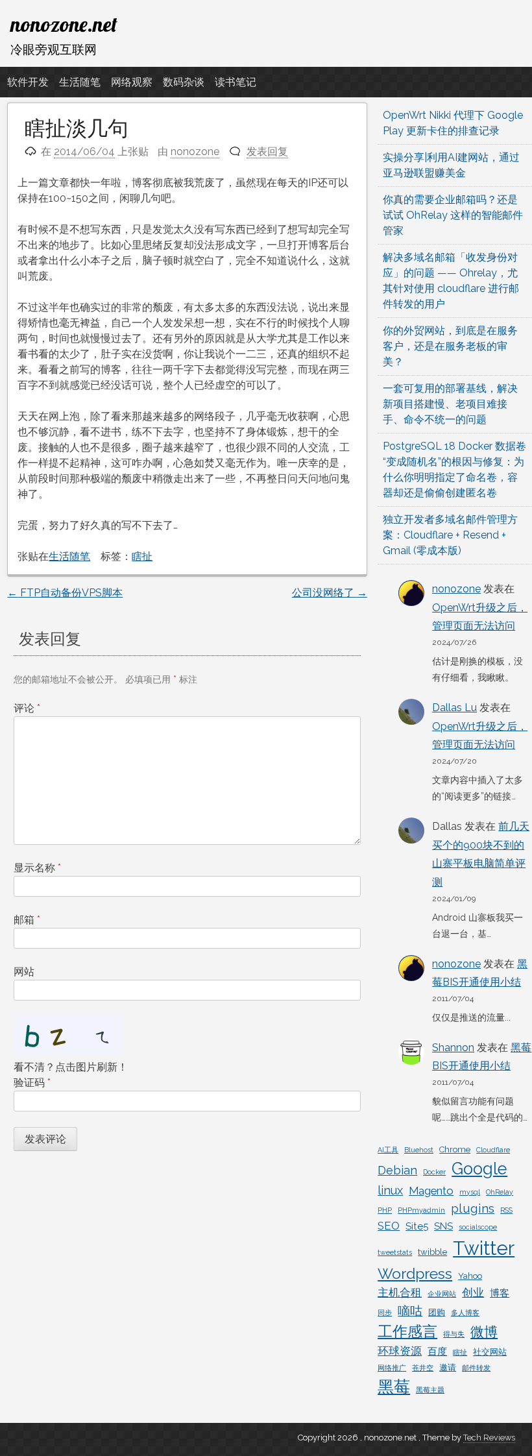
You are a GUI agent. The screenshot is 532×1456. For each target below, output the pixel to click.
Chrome (454, 1149)
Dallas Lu (454, 707)
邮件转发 (476, 1368)
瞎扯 (142, 556)
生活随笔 (80, 82)
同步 (385, 1312)
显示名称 (37, 868)
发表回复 (267, 151)
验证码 (32, 1082)
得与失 (454, 1334)
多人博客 (465, 1312)
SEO (389, 1225)
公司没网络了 (329, 593)
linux (390, 1190)
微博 (484, 1332)
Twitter (483, 1248)
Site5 (416, 1226)
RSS (506, 1210)
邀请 (447, 1367)
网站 (24, 971)
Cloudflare (493, 1150)
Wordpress (415, 1273)
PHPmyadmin (421, 1210)
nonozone (195, 151)
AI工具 (388, 1150)
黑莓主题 (430, 1390)
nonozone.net (63, 24)
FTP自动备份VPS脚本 (65, 593)
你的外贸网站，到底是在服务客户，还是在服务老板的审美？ (450, 346)
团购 (436, 1312)
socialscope (478, 1227)
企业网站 (442, 1294)
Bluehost (418, 1150)
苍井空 (422, 1368)
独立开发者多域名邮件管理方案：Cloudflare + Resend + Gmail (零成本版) (450, 535)
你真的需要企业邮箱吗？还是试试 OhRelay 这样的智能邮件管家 (453, 215)
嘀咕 (410, 1311)
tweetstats (395, 1252)
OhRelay (499, 1192)
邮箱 (27, 920)
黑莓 (394, 1386)
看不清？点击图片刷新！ (71, 1067)
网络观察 (131, 82)
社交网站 (490, 1352)
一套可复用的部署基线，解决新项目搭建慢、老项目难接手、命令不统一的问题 (450, 404)
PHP (385, 1210)
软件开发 (28, 82)
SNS (443, 1226)
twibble (432, 1252)
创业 (473, 1292)
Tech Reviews (489, 1437)
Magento (431, 1190)
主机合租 (400, 1292)
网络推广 (392, 1368)
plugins (472, 1208)
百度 (437, 1351)
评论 (27, 708)
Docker (434, 1172)
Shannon (453, 1047)
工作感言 (407, 1331)
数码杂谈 (183, 82)
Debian (397, 1170)
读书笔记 (235, 82)
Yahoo (470, 1276)
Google (479, 1168)
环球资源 (400, 1350)
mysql (469, 1192)
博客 (499, 1293)
